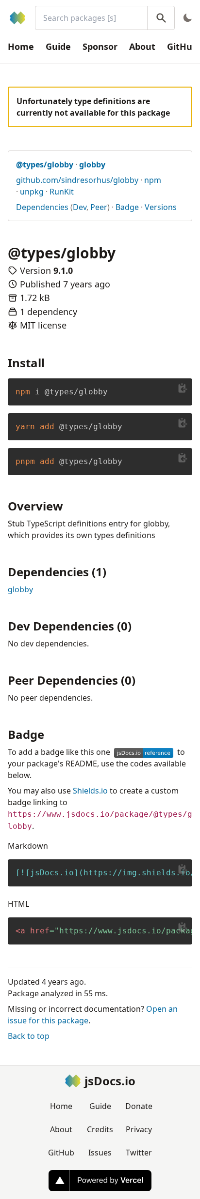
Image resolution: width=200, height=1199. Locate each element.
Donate (138, 1106)
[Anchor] (50, 362)
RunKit (62, 191)
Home (21, 46)
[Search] (161, 18)
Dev (79, 207)
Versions (161, 207)
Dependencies (42, 207)
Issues (100, 1152)
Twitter (139, 1152)
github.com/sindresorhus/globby (77, 180)
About (142, 46)
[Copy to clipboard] (182, 388)
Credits (100, 1129)
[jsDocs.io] (17, 18)
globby (20, 589)
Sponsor (100, 46)
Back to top (29, 1036)
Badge (127, 207)
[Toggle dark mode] (187, 18)
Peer (98, 207)
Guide (58, 46)
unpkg (32, 191)
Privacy (139, 1129)
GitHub (61, 1152)
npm (152, 180)
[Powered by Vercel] (100, 1180)
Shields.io (90, 790)
